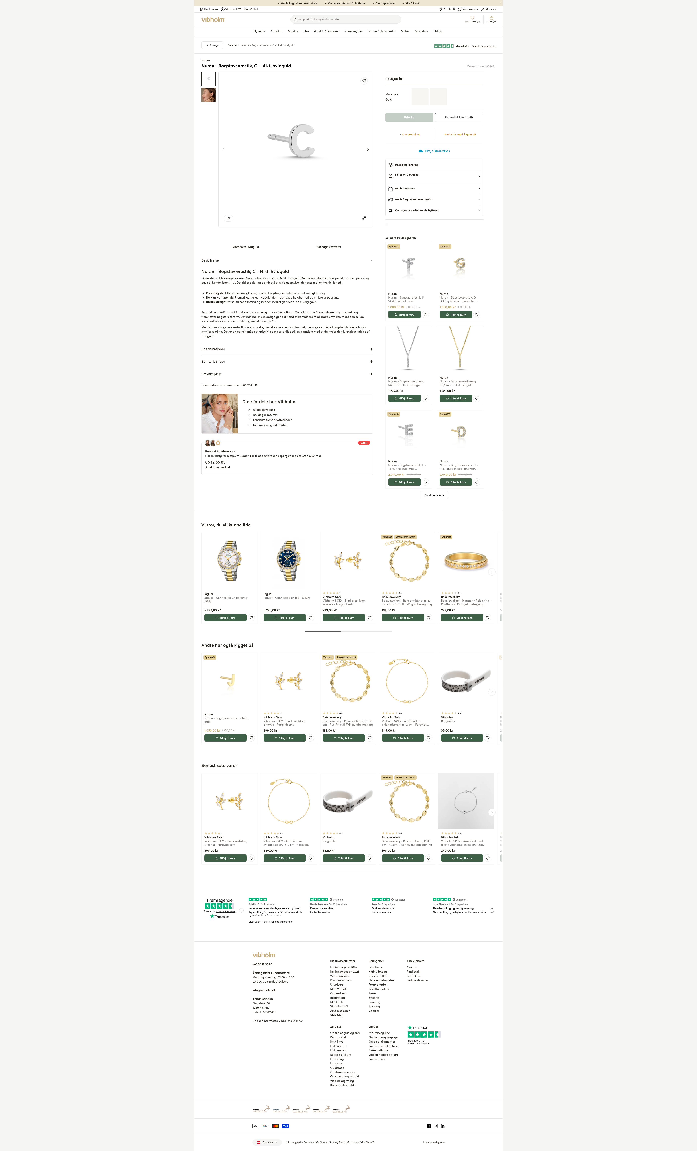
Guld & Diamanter (326, 31)
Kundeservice (470, 9)
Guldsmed (337, 1068)
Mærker (293, 31)
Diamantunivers (341, 980)
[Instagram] (436, 1126)
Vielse (405, 31)
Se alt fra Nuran (434, 495)
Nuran (205, 60)
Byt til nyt (336, 1042)
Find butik (449, 9)
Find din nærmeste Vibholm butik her (277, 1021)
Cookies (374, 1011)
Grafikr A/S (367, 1142)
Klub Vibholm (252, 9)
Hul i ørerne (211, 9)
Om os (411, 967)
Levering (374, 1002)
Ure (306, 31)
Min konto (491, 9)
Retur (372, 993)
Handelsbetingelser (382, 980)
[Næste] (368, 149)
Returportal (338, 1037)
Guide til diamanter (382, 1042)
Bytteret (374, 998)
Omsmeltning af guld (344, 1076)
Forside (232, 45)
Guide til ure (377, 1059)
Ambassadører (340, 1011)
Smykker (276, 31)
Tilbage (214, 45)
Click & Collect (378, 976)
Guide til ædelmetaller (384, 1046)
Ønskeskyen (338, 993)
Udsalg (438, 31)
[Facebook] (429, 1126)
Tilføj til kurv (406, 314)
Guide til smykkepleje (383, 1037)
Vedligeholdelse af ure (384, 1055)
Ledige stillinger (417, 980)
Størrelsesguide (379, 1033)
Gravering (337, 1059)
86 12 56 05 (215, 462)
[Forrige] (223, 149)
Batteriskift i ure (340, 1055)
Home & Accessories (382, 31)
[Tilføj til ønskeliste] (364, 81)
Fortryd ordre (378, 985)
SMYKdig (336, 1015)
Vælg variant (464, 617)
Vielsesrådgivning (342, 1081)
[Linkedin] (443, 1126)
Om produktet (411, 134)
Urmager (336, 1063)
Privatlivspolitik (379, 989)
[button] (434, 176)
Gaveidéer (421, 31)
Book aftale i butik (342, 1085)
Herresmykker (353, 31)
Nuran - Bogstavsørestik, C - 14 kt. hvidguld (267, 45)
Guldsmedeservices (343, 1072)
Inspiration (337, 998)
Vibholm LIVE (233, 9)
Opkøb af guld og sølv (345, 1033)
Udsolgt (409, 117)
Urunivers (336, 985)
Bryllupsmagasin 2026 (344, 972)
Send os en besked (217, 467)
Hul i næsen (338, 1050)
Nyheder (259, 31)
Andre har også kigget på (460, 134)
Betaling (374, 1006)
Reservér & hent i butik (459, 117)
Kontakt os (414, 976)
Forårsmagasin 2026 (343, 967)
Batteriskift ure (378, 1050)
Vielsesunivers (339, 976)
